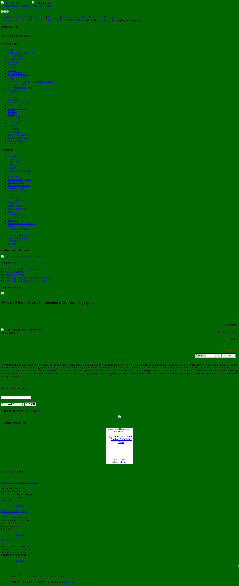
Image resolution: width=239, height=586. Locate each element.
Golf (28, 17)
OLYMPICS (14, 99)
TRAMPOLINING (18, 137)
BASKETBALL (16, 55)
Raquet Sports (96, 17)
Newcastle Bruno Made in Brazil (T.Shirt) (26, 280)
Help (48, 5)
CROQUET (14, 64)
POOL (11, 114)
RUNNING (14, 123)
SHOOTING (14, 126)
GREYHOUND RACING (22, 88)
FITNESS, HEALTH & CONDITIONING (30, 82)
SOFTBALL (14, 131)
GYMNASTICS (16, 91)
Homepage (7, 20)
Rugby (13, 17)
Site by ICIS (69, 581)
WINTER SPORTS (18, 140)
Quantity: (201, 355)
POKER (12, 111)
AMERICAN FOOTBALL (22, 53)
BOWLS (12, 61)
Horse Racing (81, 17)
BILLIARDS (15, 58)
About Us (13, 5)
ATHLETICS (15, 50)
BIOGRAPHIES (74, 20)
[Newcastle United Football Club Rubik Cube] (121, 442)
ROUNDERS (15, 120)
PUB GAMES (15, 117)
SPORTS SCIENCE (18, 134)
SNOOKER (14, 129)
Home (4, 5)
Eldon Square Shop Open (14, 511)
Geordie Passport (14, 271)
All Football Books (53, 20)
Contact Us (24, 5)
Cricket (21, 17)
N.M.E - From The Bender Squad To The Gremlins (31, 269)
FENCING (13, 79)
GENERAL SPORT (18, 85)
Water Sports (67, 17)
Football (5, 17)
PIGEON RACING (18, 108)
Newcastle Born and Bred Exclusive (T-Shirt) (28, 277)
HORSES (13, 96)
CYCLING (14, 67)
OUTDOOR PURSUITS (21, 102)
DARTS (12, 70)
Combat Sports (38, 17)
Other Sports (110, 17)
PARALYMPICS (17, 105)
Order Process (38, 5)
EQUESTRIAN (16, 73)
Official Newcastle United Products (19, 482)
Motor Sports (53, 17)
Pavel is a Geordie (14, 274)
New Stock (7, 540)
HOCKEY (13, 93)
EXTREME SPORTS (19, 76)
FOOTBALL (33, 20)
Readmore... (19, 505)
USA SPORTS (15, 143)
